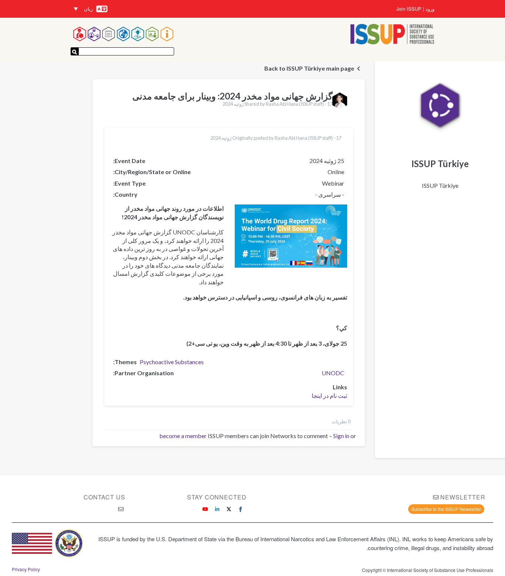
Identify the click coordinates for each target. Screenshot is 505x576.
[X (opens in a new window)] (228, 509)
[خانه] (392, 35)
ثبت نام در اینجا (329, 395)
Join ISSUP (408, 9)
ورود (430, 9)
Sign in (341, 435)
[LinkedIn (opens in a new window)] (217, 509)
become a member (183, 435)
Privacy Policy (26, 569)
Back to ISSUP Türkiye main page (309, 68)
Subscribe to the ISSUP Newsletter (446, 509)
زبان (88, 8)
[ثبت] (75, 51)
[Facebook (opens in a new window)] (240, 509)
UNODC (333, 372)
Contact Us (104, 497)
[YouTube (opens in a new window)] (205, 509)
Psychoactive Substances (172, 361)
